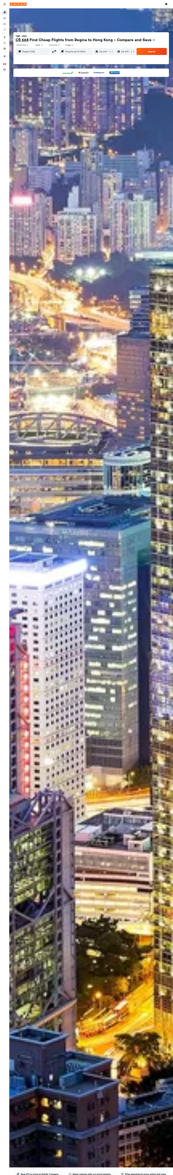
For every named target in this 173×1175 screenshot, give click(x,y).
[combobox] (23, 45)
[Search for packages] (4, 29)
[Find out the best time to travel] (4, 48)
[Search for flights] (4, 12)
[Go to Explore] (4, 37)
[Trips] (4, 56)
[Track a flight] (4, 43)
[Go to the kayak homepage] (18, 4)
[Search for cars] (4, 24)
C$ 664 (22, 39)
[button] (5, 4)
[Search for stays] (4, 18)
